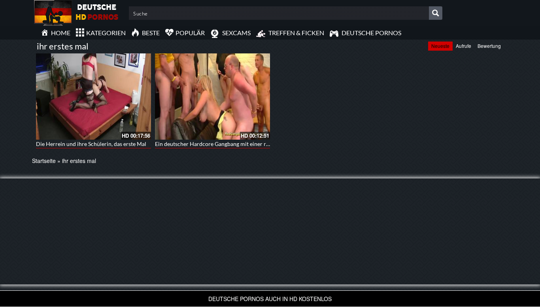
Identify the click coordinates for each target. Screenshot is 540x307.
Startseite (44, 161)
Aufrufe (463, 45)
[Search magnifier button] (435, 13)
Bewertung (489, 45)
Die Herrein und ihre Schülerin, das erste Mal (91, 143)
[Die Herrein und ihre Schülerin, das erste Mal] (93, 96)
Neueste (440, 45)
